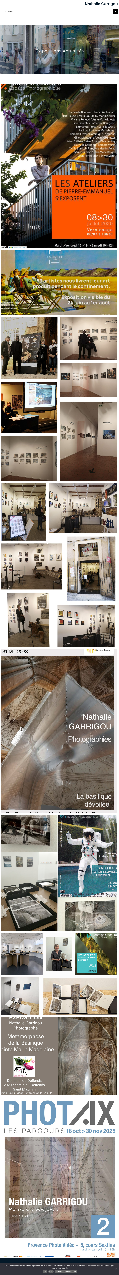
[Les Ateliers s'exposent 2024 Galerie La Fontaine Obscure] (59, 974)
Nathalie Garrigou (101, 4)
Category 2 (71, 78)
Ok (45, 1271)
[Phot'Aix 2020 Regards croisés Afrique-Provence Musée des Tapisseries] (59, 399)
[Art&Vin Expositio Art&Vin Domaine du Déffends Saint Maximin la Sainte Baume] (59, 1056)
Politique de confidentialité (66, 1271)
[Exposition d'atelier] (59, 873)
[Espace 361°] (59, 565)
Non (51, 1271)
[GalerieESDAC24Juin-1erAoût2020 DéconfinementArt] (59, 282)
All (44, 78)
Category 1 (55, 78)
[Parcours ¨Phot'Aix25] (59, 1177)
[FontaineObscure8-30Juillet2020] (59, 166)
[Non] (116, 1269)
